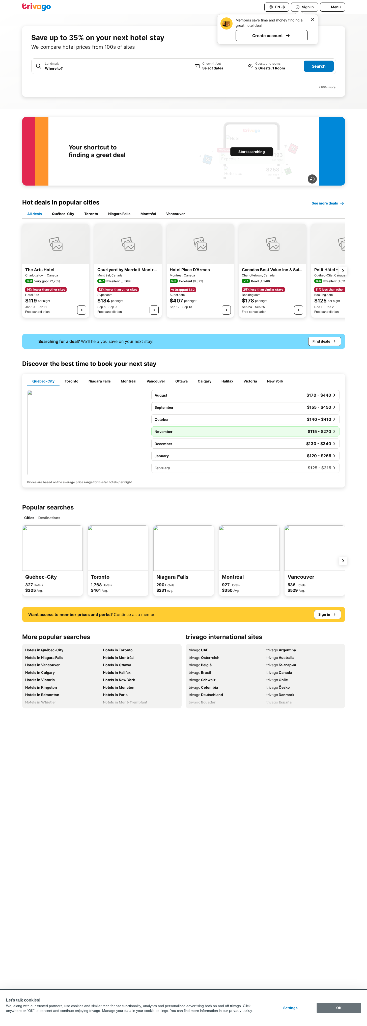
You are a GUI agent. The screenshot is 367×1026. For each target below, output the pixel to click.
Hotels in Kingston (41, 687)
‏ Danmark (280, 694)
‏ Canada (279, 672)
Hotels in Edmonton (42, 694)
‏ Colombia (203, 687)
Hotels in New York (119, 680)
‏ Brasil (200, 672)
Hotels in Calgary (40, 672)
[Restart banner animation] (312, 179)
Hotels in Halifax (117, 672)
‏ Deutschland (206, 694)
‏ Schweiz (202, 680)
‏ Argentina (281, 650)
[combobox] (111, 66)
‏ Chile (277, 680)
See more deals (325, 203)
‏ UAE (198, 650)
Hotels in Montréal (118, 657)
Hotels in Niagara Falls (44, 657)
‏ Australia (280, 657)
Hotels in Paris (115, 694)
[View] (81, 310)
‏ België (200, 665)
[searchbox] (116, 68)
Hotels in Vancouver (42, 665)
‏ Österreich (204, 657)
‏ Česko (278, 687)
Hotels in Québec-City (44, 650)
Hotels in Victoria (40, 680)
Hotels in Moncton (118, 687)
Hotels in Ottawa (117, 665)
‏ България (281, 665)
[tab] (34, 214)
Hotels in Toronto (118, 650)
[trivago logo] (36, 7)
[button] (111, 66)
